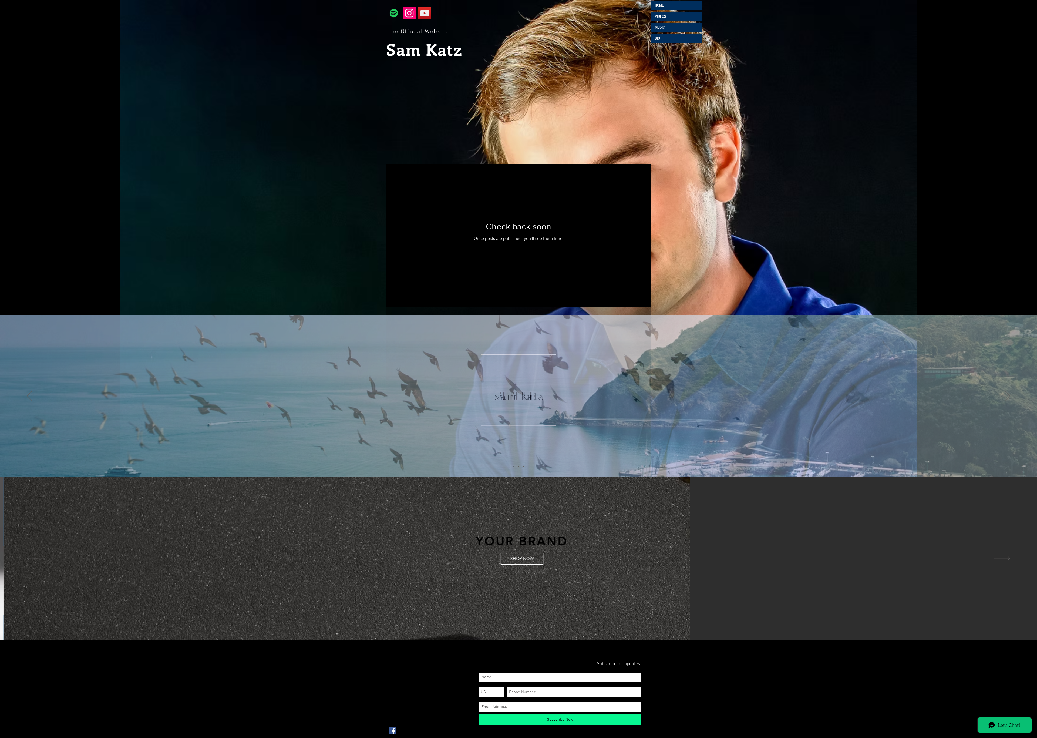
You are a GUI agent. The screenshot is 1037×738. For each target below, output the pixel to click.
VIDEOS (660, 16)
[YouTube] (424, 13)
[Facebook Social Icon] (392, 730)
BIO (657, 38)
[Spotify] (394, 13)
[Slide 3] (523, 466)
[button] (579, 572)
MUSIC (660, 27)
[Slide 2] (518, 466)
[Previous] (29, 396)
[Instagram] (409, 13)
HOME (659, 5)
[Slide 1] (513, 466)
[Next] (1007, 396)
